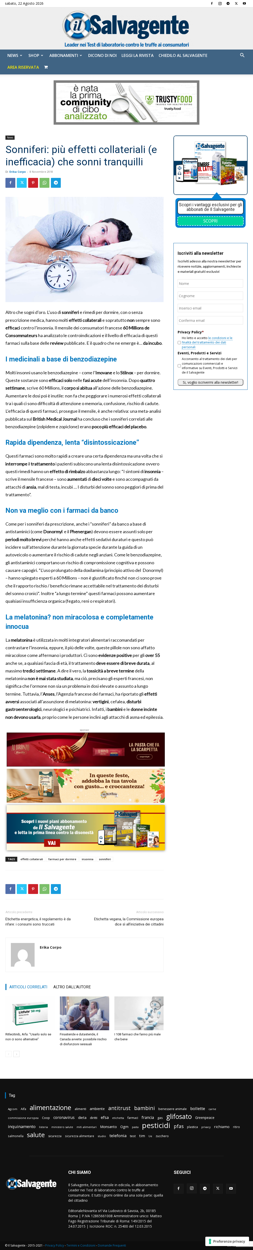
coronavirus (64, 1117)
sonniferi (105, 859)
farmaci (132, 1118)
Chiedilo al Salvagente (183, 55)
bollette (197, 1108)
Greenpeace (204, 1117)
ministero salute (62, 1127)
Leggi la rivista (138, 55)
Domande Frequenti (112, 1245)
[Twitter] (236, 3)
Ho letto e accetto (207, 342)
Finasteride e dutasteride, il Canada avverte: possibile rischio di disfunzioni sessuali (83, 1039)
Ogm (124, 1126)
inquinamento (22, 1126)
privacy (206, 1127)
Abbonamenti (63, 55)
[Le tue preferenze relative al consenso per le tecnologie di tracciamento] (227, 1241)
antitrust (119, 1108)
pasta (135, 1127)
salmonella (15, 1136)
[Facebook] (211, 3)
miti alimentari (87, 1127)
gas (160, 1117)
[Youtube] (244, 3)
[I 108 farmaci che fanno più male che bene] (139, 1013)
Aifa (23, 1109)
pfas (179, 1126)
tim (142, 1135)
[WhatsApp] (44, 183)
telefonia (117, 1135)
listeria (43, 1127)
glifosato (179, 1116)
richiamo (222, 1126)
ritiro (236, 1127)
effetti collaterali (32, 859)
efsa (105, 1117)
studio (102, 1136)
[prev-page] (8, 1054)
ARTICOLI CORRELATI (28, 987)
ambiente (97, 1108)
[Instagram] (220, 3)
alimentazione (50, 1107)
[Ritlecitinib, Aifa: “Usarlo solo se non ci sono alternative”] (30, 1013)
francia (148, 1117)
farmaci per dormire (62, 859)
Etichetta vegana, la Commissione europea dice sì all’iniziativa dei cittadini (129, 921)
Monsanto (108, 1126)
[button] (242, 55)
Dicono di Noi (102, 55)
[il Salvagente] (126, 28)
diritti (93, 1117)
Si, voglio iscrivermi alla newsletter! (210, 382)
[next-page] (16, 1054)
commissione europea (23, 1118)
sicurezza (55, 1136)
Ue (150, 1136)
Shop (33, 55)
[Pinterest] (33, 183)
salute (36, 1134)
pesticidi (156, 1125)
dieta (82, 1117)
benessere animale (172, 1109)
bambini (144, 1108)
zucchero (162, 1136)
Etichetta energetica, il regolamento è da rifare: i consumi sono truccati (38, 921)
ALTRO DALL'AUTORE (72, 987)
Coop (46, 1117)
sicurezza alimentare (79, 1136)
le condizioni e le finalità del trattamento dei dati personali (207, 342)
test (133, 1136)
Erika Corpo (17, 171)
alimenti (80, 1109)
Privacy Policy (54, 1245)
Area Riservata (23, 67)
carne (212, 1109)
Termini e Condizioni (80, 1245)
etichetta (118, 1118)
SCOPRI (210, 221)
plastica (192, 1127)
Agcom (12, 1109)
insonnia (87, 859)
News (12, 55)
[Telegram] (228, 3)
